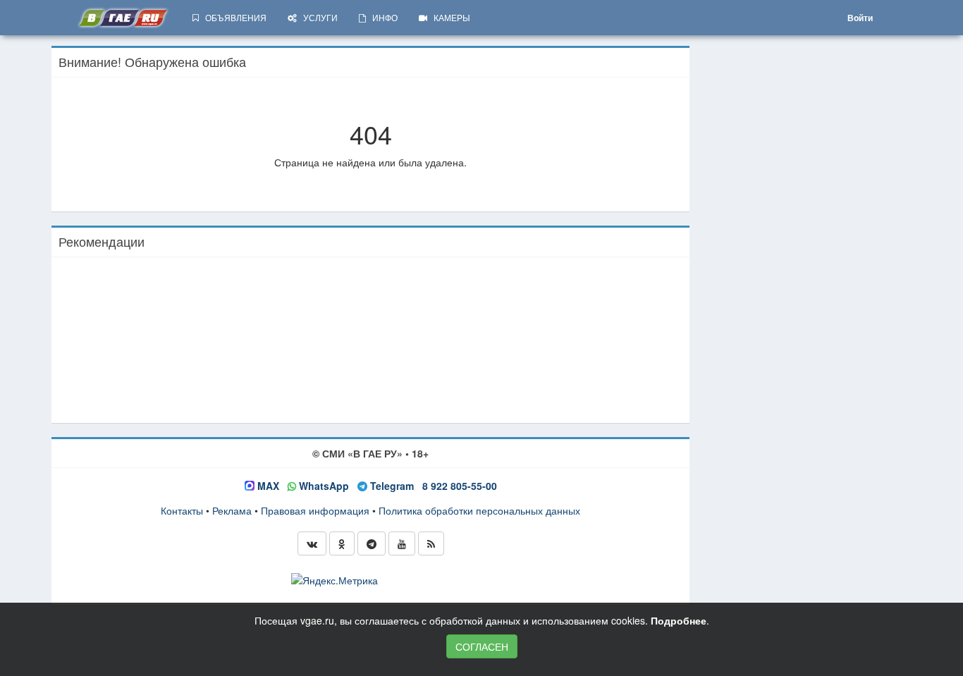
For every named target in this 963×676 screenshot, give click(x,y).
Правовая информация (315, 510)
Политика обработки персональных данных (479, 510)
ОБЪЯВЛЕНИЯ (232, 17)
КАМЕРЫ (448, 17)
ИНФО (382, 17)
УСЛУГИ (317, 17)
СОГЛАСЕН (481, 646)
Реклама (232, 510)
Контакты (182, 510)
